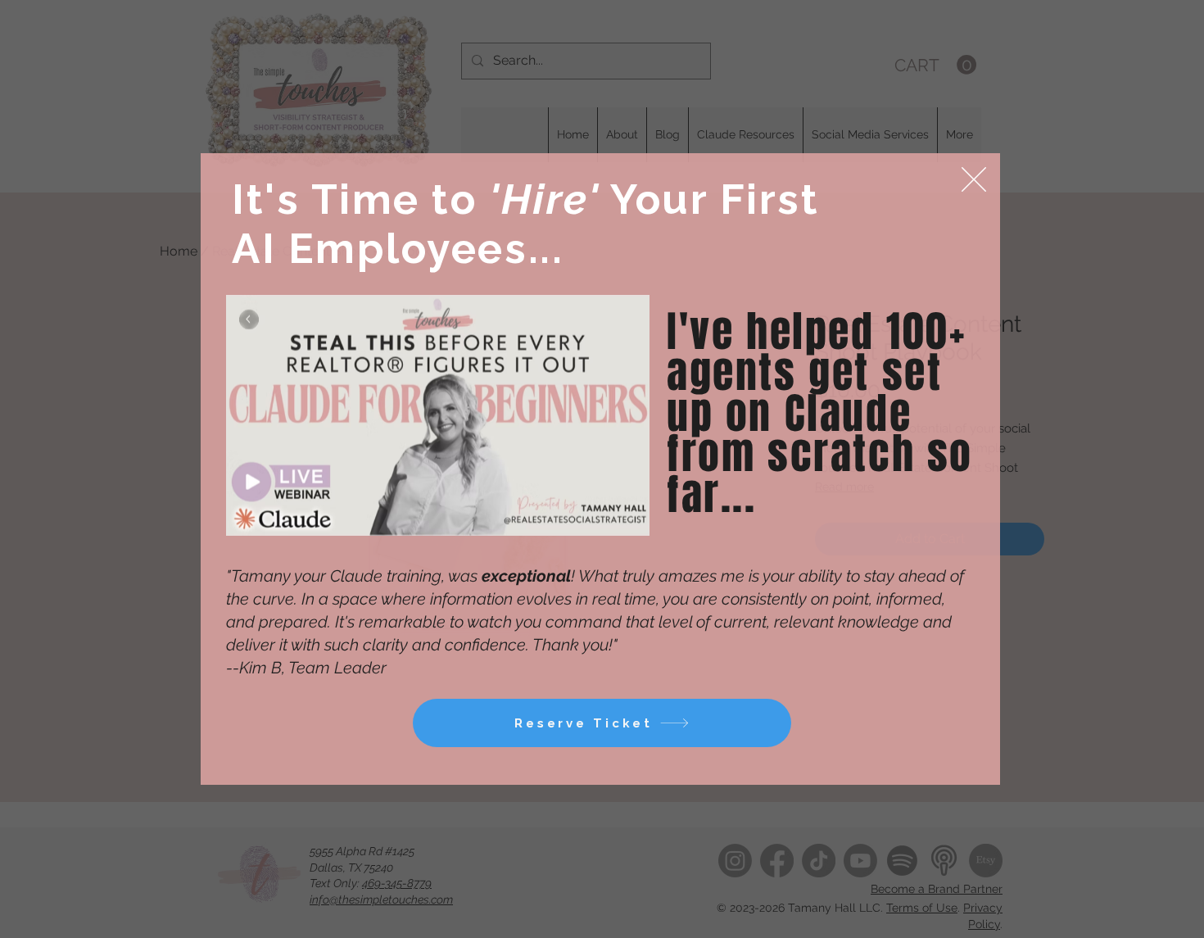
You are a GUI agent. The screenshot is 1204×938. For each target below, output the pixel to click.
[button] (974, 179)
